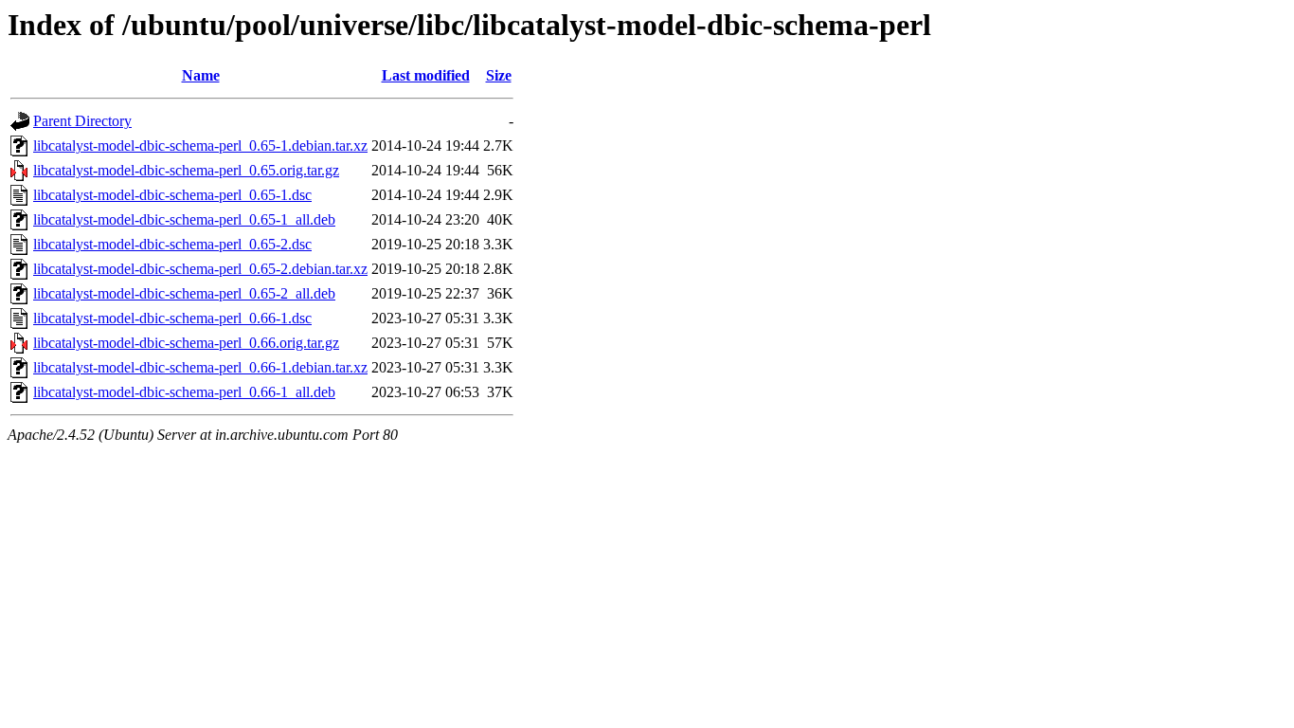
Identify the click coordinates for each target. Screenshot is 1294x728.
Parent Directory (82, 121)
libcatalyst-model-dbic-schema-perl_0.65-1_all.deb (184, 219)
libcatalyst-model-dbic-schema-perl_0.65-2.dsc (172, 244)
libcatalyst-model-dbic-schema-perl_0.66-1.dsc (172, 318)
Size (499, 75)
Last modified (426, 75)
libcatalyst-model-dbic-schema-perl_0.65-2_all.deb (184, 293)
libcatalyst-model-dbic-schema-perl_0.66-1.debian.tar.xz (200, 367)
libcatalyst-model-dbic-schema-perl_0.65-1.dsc (172, 195)
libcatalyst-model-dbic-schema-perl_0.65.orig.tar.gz (186, 170)
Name (201, 75)
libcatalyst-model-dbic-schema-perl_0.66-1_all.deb (184, 392)
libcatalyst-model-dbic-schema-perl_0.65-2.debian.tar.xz (200, 269)
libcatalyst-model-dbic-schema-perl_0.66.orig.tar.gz (186, 343)
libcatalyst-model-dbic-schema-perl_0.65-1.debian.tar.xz (200, 145)
